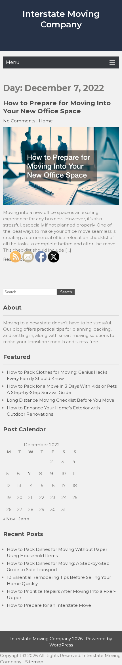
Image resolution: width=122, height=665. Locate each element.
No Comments (19, 121)
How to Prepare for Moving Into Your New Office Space (57, 107)
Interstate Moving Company (61, 19)
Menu (13, 62)
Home (46, 121)
